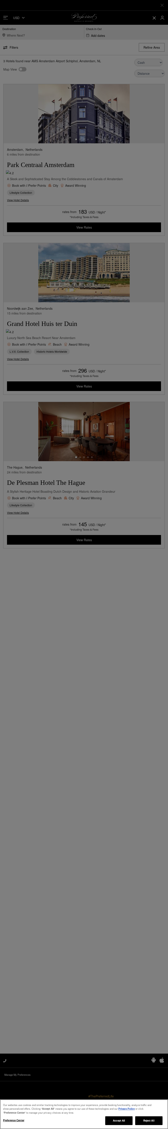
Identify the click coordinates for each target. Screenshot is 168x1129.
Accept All (119, 1120)
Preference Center (13, 1120)
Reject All (148, 1120)
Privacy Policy (126, 1108)
